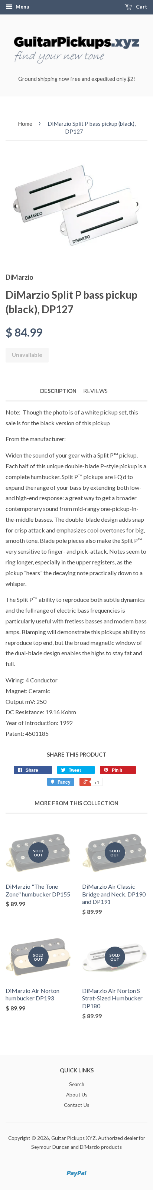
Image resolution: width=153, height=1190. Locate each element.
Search (76, 1084)
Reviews (95, 390)
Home (25, 123)
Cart (141, 6)
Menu (21, 6)
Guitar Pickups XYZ (73, 1138)
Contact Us (76, 1105)
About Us (76, 1095)
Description (58, 390)
